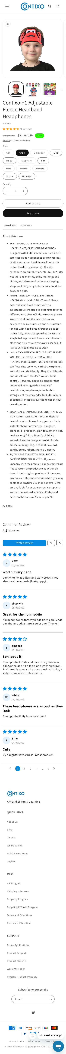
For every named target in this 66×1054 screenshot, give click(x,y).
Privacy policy (49, 1041)
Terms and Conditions (19, 915)
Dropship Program (17, 899)
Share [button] (9, 505)
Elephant (28, 161)
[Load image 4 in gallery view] (49, 89)
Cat (10, 153)
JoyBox (11, 861)
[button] (7, 6)
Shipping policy (32, 1046)
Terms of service (14, 1046)
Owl (10, 169)
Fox (43, 160)
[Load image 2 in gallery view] (32, 89)
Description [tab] (10, 225)
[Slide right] (62, 90)
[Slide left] (4, 90)
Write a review (24, 543)
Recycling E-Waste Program (22, 907)
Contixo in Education (19, 923)
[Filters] (51, 543)
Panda (25, 169)
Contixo (20, 1041)
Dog (56, 152)
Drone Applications (18, 945)
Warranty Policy (16, 968)
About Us (12, 821)
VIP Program (14, 883)
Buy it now (33, 213)
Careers (11, 837)
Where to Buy (14, 845)
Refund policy (34, 1041)
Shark (9, 176)
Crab (22, 152)
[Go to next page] (55, 768)
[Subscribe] (50, 999)
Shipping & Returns (18, 891)
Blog (9, 829)
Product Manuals (16, 960)
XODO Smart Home (17, 853)
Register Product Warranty (22, 976)
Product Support (16, 953)
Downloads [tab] (26, 225)
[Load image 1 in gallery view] (16, 89)
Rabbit (42, 169)
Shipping (6, 140)
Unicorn (27, 176)
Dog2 (9, 160)
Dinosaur (41, 153)
